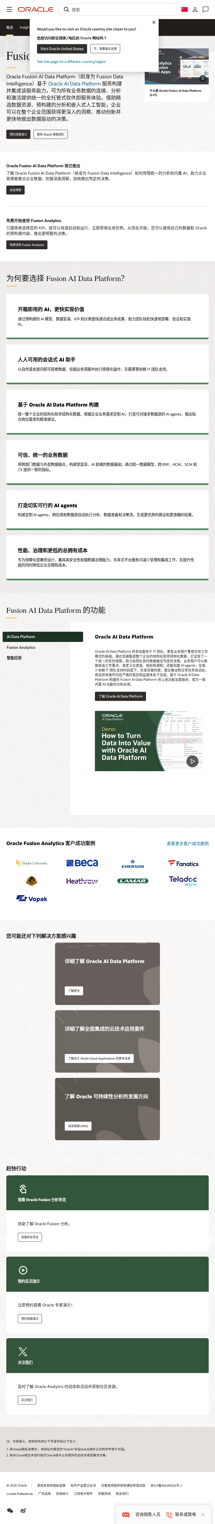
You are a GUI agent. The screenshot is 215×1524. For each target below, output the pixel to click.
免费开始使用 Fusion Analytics (33, 220)
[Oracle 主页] (36, 9)
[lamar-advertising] (133, 881)
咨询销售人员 (147, 1514)
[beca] (82, 863)
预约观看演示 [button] (18, 134)
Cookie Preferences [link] (19, 1493)
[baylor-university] (31, 863)
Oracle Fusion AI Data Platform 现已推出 (43, 165)
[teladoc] (183, 881)
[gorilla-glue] (31, 881)
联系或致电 (185, 1514)
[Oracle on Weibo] (23, 1511)
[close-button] (202, 1514)
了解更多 (74, 991)
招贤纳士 (62, 1493)
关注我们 (27, 1400)
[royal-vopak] (31, 899)
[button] (9, 9)
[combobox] (118, 9)
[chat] (125, 1514)
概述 (9, 27)
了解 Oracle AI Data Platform (120, 696)
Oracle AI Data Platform (74, 83)
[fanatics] (183, 863)
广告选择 (44, 1493)
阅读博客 (13, 190)
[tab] (43, 637)
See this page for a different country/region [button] (71, 61)
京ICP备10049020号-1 (166, 1485)
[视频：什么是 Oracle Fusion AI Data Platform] (177, 66)
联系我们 (122, 1493)
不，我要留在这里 (105, 49)
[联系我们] (205, 9)
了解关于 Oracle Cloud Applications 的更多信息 (99, 1058)
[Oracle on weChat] (10, 1511)
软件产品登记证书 (83, 1485)
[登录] (195, 9)
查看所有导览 (30, 1237)
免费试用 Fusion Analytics (27, 245)
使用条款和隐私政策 (51, 1485)
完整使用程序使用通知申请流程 (123, 1485)
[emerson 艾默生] (133, 863)
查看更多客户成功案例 (188, 843)
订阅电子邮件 (83, 1493)
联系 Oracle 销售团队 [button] (50, 134)
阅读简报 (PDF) (78, 1126)
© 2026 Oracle (16, 1485)
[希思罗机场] (82, 881)
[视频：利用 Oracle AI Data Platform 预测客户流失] (148, 741)
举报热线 (104, 1493)
